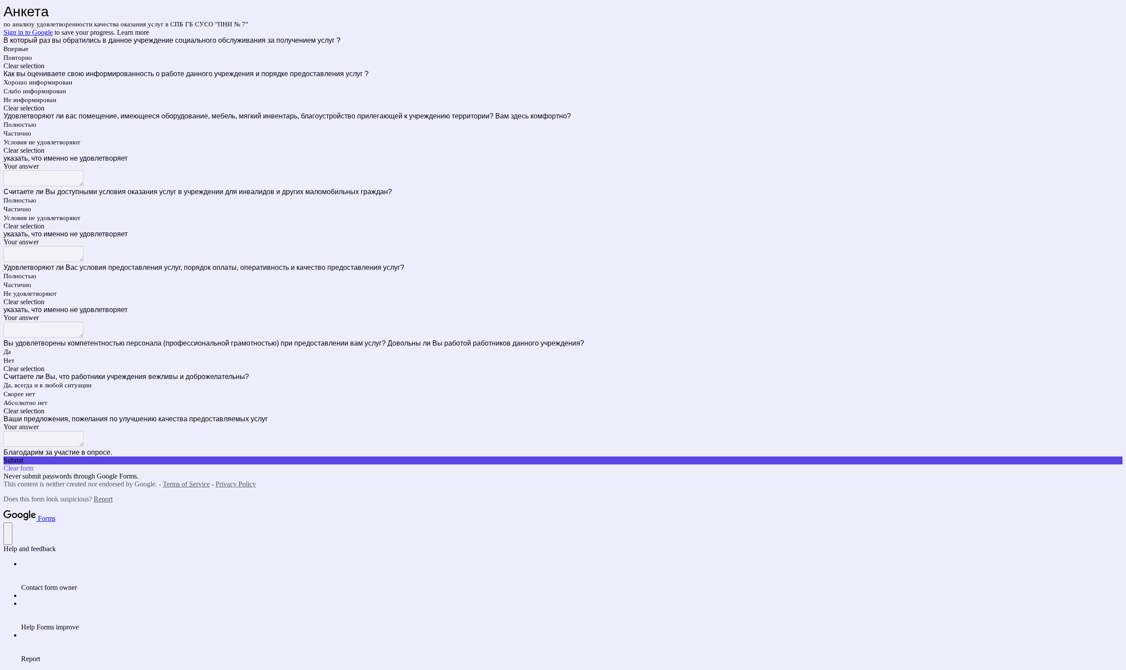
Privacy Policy (236, 484)
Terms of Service (186, 484)
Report (103, 499)
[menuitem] (571, 576)
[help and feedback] (8, 534)
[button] (563, 66)
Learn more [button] (133, 32)
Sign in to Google (28, 32)
